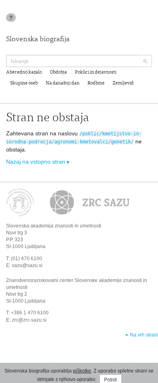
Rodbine (96, 83)
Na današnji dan (62, 83)
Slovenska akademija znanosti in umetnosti (53, 226)
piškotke (82, 371)
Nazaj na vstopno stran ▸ (38, 161)
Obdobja (58, 72)
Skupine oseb (24, 83)
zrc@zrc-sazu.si (29, 320)
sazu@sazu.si (27, 265)
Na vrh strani (144, 335)
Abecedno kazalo (24, 72)
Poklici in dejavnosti (95, 72)
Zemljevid (123, 83)
